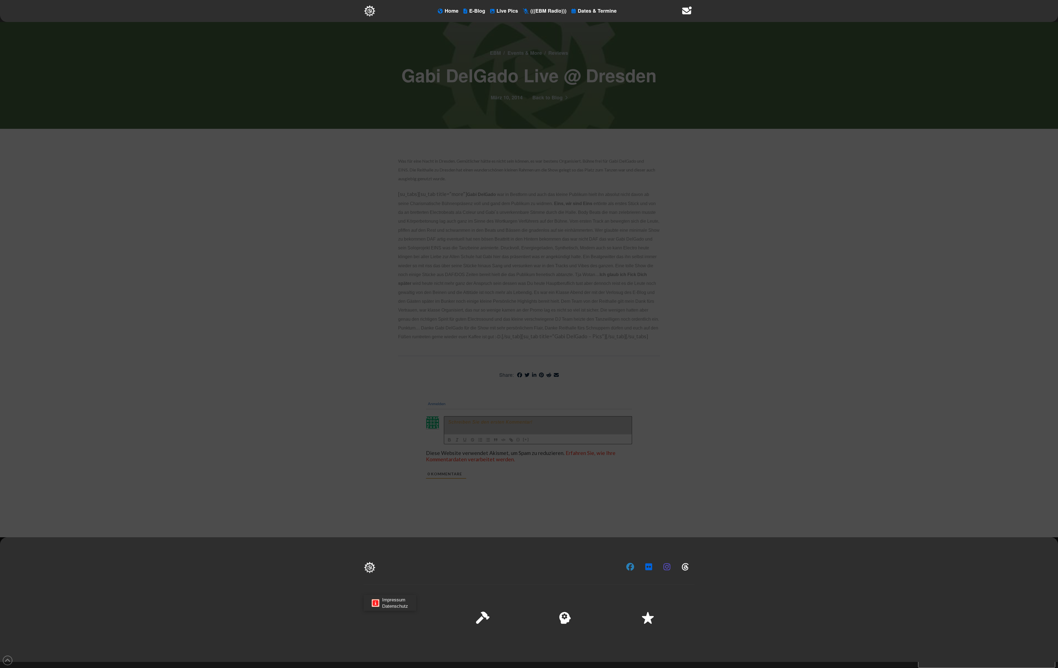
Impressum (1008, 659)
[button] (1046, 608)
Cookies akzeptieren (945, 645)
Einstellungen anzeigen (1025, 645)
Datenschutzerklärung (977, 659)
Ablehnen (984, 645)
